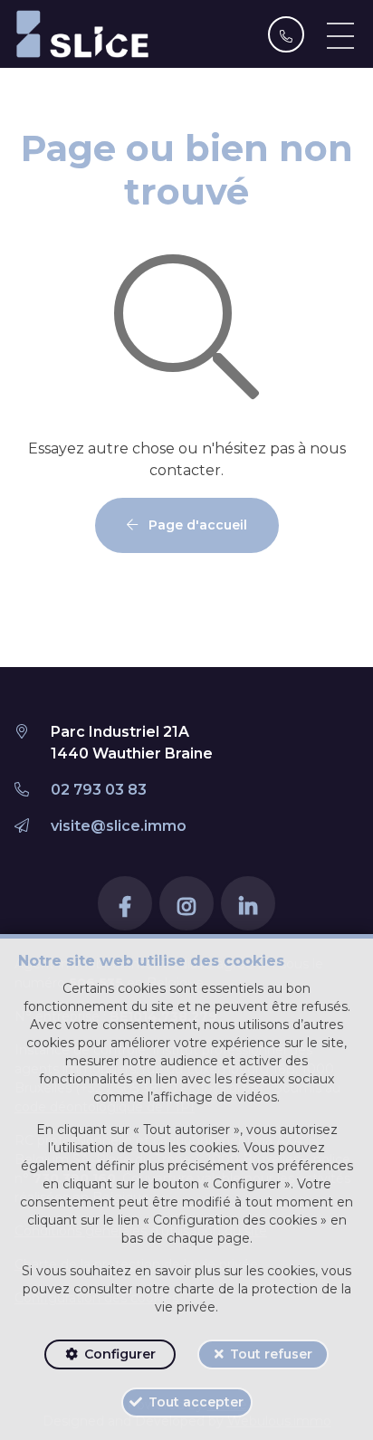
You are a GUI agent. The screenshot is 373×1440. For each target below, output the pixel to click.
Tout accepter (196, 1402)
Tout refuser (271, 1354)
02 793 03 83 (99, 789)
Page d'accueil (196, 525)
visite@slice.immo (118, 825)
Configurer (120, 1354)
